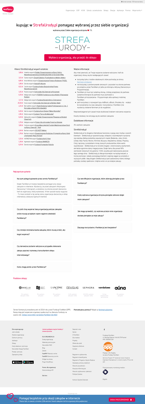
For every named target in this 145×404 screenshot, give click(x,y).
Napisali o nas (76, 329)
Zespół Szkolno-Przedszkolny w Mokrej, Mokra (49, 78)
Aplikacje (120, 10)
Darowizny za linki (50, 356)
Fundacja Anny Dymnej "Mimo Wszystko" (47, 111)
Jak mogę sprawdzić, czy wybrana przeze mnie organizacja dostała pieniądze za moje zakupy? (99, 213)
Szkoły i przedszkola (94, 10)
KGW (83, 10)
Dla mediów (76, 338)
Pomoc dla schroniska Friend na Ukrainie (48, 122)
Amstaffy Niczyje (40, 84)
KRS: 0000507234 (108, 339)
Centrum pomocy (17, 338)
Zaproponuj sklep (17, 354)
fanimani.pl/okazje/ (84, 82)
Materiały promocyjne (48, 342)
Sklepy (105, 10)
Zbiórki (44, 351)
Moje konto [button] (136, 10)
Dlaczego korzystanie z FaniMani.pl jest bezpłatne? (97, 227)
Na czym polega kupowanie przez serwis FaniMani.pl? (37, 179)
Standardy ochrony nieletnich (81, 363)
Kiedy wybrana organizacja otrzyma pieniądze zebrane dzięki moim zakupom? (100, 197)
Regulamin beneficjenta (79, 357)
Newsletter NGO (47, 345)
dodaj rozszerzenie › (122, 400)
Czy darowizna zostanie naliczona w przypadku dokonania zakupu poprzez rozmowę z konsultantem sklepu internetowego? (39, 250)
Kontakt (74, 349)
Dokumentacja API (47, 370)
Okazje (112, 10)
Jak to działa (15, 332)
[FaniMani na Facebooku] (104, 329)
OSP (78, 10)
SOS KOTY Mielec (41, 130)
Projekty (74, 340)
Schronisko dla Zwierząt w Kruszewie (46, 92)
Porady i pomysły (17, 352)
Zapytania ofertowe (78, 346)
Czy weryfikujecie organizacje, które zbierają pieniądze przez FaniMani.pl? (100, 181)
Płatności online (49, 354)
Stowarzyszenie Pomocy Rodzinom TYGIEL (52, 81)
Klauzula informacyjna (79, 368)
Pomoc (128, 10)
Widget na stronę (47, 359)
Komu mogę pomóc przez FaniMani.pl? (31, 267)
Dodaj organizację (47, 339)
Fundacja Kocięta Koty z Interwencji (49, 100)
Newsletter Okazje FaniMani (20, 349)
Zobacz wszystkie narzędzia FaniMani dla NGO (39, 315)
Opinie (74, 332)
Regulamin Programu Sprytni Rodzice (83, 360)
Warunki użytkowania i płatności (82, 371)
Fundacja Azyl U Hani (44, 139)
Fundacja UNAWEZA (42, 142)
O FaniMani (75, 335)
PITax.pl (129, 360)
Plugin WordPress (47, 362)
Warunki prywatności (78, 366)
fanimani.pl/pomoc (106, 310)
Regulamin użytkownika (79, 354)
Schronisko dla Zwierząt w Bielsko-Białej (46, 103)
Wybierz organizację (18, 335)
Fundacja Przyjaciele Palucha (44, 144)
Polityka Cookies (77, 374)
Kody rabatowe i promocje (20, 346)
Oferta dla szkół (77, 343)
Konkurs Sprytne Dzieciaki (80, 380)
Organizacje (70, 10)
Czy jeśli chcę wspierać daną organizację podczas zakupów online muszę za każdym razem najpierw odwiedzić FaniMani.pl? (39, 213)
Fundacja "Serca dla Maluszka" (44, 114)
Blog (43, 348)
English (105, 379)
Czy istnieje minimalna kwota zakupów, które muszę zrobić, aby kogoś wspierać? (41, 232)
